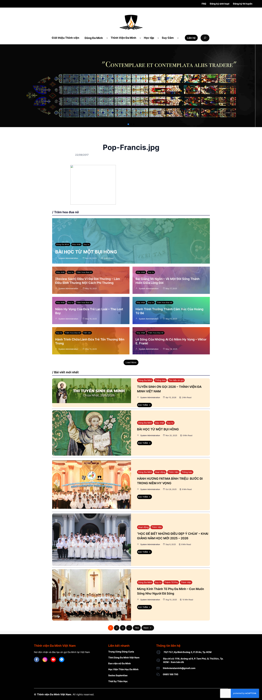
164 (137, 627)
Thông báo (160, 380)
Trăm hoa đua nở (84, 272)
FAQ (204, 3)
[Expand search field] (205, 38)
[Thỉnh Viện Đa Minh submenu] (140, 38)
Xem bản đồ (177, 662)
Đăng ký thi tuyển (242, 3)
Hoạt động (160, 472)
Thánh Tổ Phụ (171, 582)
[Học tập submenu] (158, 38)
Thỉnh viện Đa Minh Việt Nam (54, 694)
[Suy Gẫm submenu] (178, 38)
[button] (128, 124)
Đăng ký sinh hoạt (219, 3)
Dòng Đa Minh (62, 244)
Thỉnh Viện (173, 472)
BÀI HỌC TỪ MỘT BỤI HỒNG (86, 252)
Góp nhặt (76, 244)
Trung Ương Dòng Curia (121, 651)
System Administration (68, 258)
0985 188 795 (170, 674)
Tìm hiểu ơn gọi (176, 380)
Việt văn (87, 333)
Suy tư (86, 244)
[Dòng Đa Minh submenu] (107, 38)
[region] (131, 85)
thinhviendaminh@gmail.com (179, 668)
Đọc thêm (143, 405)
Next (146, 627)
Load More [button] (131, 362)
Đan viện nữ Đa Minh (119, 663)
